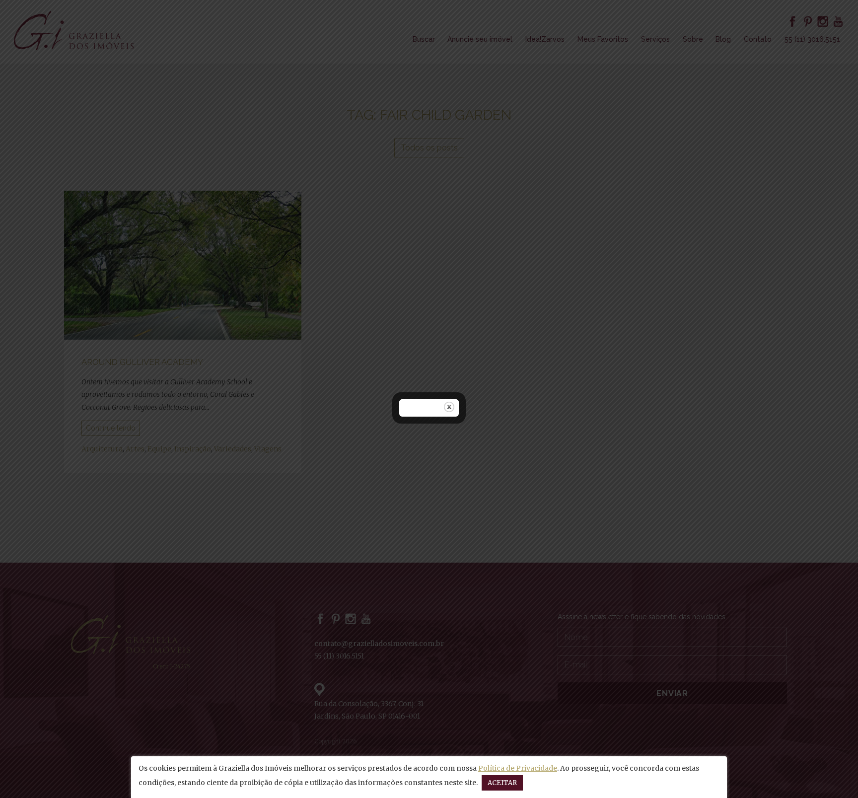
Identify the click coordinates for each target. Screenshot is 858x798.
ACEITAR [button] (502, 783)
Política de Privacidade (517, 768)
